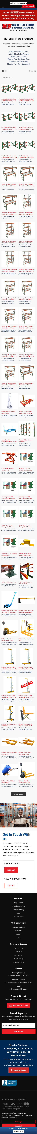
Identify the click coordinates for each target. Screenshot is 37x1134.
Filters (31, 71)
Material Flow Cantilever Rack (18, 59)
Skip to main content (18, 3)
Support (11, 870)
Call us (11, 885)
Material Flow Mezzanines (18, 51)
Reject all (18, 1126)
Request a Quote (18, 1070)
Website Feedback (18, 927)
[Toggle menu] (3, 7)
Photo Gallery (18, 917)
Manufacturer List (18, 906)
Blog (18, 913)
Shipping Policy (18, 962)
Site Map (18, 931)
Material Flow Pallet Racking (18, 54)
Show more (18, 794)
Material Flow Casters (19, 56)
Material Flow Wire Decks (18, 61)
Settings (18, 1121)
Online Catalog (18, 910)
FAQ (18, 938)
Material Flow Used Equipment (18, 64)
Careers (18, 934)
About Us (18, 952)
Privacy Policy (18, 955)
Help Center (18, 903)
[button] (2, 71)
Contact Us (18, 948)
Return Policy (18, 959)
